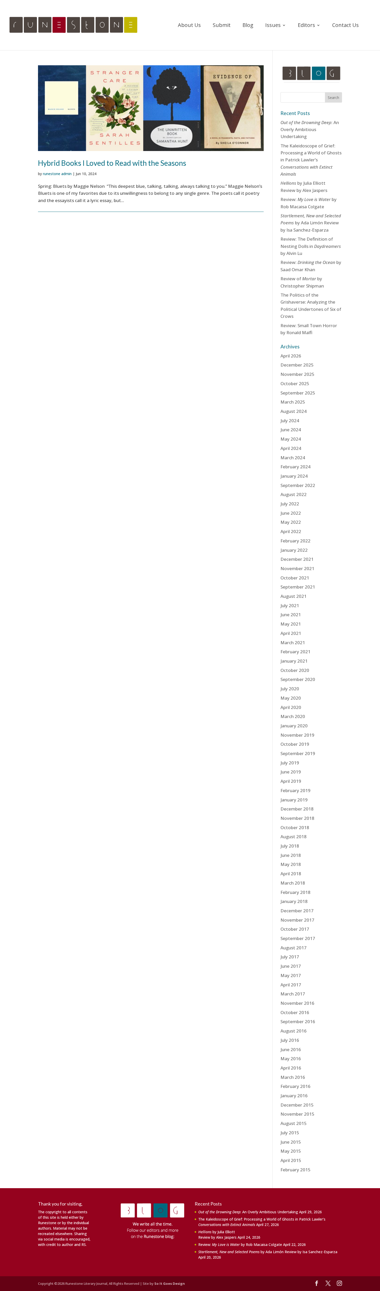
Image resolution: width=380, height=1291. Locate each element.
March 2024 (292, 458)
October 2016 (294, 1012)
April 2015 (290, 1160)
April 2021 (290, 633)
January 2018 (294, 901)
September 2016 (297, 1021)
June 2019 (290, 772)
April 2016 (290, 1068)
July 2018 (289, 846)
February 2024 (295, 467)
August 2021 (293, 596)
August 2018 (293, 837)
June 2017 (290, 966)
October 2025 (294, 383)
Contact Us (345, 25)
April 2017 (290, 985)
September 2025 (297, 393)
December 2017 (297, 911)
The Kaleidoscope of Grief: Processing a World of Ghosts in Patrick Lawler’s (310, 160)
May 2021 (290, 624)
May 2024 (290, 439)
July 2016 (289, 1040)
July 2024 (289, 421)
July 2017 (289, 957)
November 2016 (297, 1003)
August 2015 (293, 1123)
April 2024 (290, 448)
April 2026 (290, 356)
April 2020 (290, 707)
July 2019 (289, 763)
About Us (189, 25)
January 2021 (294, 661)
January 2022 (294, 550)
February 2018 (295, 892)
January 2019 (294, 800)
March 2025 (292, 402)
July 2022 (289, 504)
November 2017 (297, 920)
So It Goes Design (169, 1283)
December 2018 (297, 809)
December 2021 (297, 559)
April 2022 (290, 531)
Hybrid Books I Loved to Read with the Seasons (112, 163)
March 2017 (292, 994)
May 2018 (290, 864)
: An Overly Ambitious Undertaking (309, 129)
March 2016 (292, 1077)
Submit (222, 25)
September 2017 (297, 938)
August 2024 (293, 411)
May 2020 (290, 698)
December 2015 (297, 1105)
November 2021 (297, 568)
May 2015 (290, 1151)
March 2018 (292, 883)
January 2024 (294, 476)
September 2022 (297, 485)
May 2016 (290, 1059)
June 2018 (290, 855)
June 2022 (290, 513)
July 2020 (289, 689)
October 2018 (294, 827)
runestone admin (57, 173)
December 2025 (297, 365)
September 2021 (297, 587)
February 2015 (295, 1170)
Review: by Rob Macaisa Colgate (240, 1244)
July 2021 (289, 605)
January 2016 (294, 1096)
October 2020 (294, 670)
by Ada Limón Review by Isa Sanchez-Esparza (310, 223)
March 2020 (292, 716)
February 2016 (295, 1086)
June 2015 (290, 1142)
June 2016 (290, 1049)
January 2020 (294, 726)
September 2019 (297, 753)
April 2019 (290, 781)
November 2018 (297, 818)
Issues (273, 25)
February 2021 (295, 652)
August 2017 (293, 948)
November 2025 (297, 374)
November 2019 (297, 735)
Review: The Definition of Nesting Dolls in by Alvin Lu (310, 246)
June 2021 (290, 615)
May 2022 (290, 522)
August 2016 (293, 1031)
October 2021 (294, 578)
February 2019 (295, 790)
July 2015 (289, 1133)
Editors (306, 25)
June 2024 (290, 430)
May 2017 (290, 975)
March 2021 (292, 643)
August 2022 (293, 494)
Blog (247, 25)
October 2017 (294, 929)
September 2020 (297, 679)
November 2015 (297, 1114)
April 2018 (290, 874)
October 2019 (294, 744)
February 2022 (295, 541)
